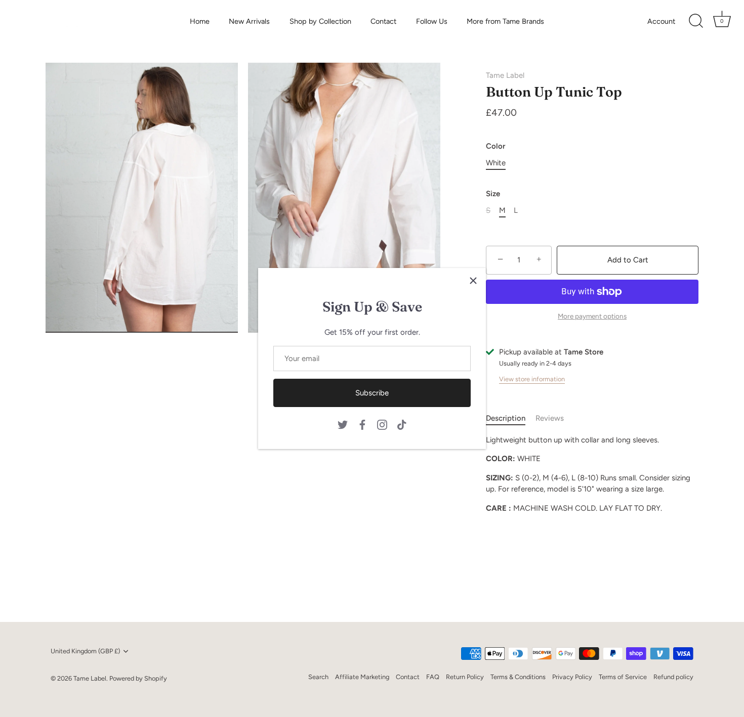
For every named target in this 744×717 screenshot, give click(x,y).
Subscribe (372, 392)
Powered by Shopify (138, 678)
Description (505, 418)
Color (495, 146)
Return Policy (465, 677)
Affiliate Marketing (362, 677)
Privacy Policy (572, 677)
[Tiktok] (402, 424)
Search (318, 677)
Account (661, 21)
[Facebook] (362, 424)
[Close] (473, 281)
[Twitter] (343, 424)
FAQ (432, 677)
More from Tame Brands (505, 21)
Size (493, 193)
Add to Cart (627, 259)
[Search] (696, 21)
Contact (383, 21)
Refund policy (673, 677)
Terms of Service (623, 677)
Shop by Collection (320, 21)
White (496, 162)
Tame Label (505, 75)
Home (200, 21)
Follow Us (431, 21)
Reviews (549, 418)
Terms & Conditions (518, 677)
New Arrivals (249, 21)
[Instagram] (382, 424)
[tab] (510, 418)
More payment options (592, 316)
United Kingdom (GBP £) (85, 651)
